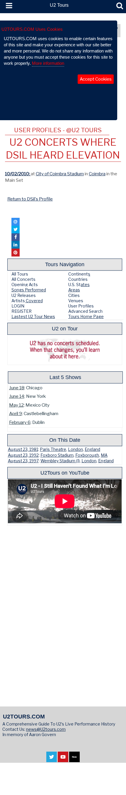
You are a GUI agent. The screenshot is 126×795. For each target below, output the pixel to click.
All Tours (19, 273)
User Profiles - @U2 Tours (58, 130)
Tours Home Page (86, 316)
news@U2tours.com (46, 729)
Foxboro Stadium (57, 455)
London (75, 449)
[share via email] (15, 221)
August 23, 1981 (23, 449)
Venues (75, 300)
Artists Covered (27, 300)
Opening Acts (24, 284)
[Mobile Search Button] (119, 6)
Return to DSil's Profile (30, 199)
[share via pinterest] (15, 252)
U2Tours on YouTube (64, 473)
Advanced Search (85, 311)
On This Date (64, 440)
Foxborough (87, 455)
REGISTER (21, 311)
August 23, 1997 (23, 460)
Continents (79, 273)
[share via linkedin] (15, 245)
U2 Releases (23, 295)
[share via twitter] (15, 229)
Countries (78, 279)
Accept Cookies (96, 79)
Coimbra (97, 173)
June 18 (16, 387)
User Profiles (81, 305)
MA (104, 455)
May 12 (16, 405)
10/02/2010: (18, 173)
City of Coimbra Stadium (60, 173)
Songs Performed (28, 289)
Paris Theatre (53, 449)
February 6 (19, 422)
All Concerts (23, 279)
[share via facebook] (15, 237)
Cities (74, 295)
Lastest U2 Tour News (33, 316)
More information (48, 63)
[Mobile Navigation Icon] (8, 6)
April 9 (15, 413)
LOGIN (17, 305)
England (92, 449)
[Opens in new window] (51, 759)
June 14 (16, 396)
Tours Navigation (64, 264)
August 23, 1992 (23, 455)
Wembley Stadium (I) (60, 460)
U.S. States (79, 284)
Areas (74, 289)
